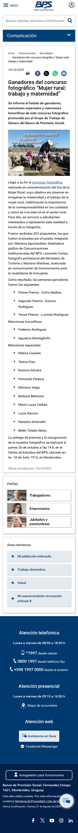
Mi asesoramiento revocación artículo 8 (39, 598)
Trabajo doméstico (31, 569)
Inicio (11, 53)
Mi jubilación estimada (34, 556)
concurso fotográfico (47, 182)
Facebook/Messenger (42, 746)
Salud (21, 583)
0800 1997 (27, 661)
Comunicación (27, 53)
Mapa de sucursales (42, 705)
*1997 (31, 653)
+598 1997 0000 (28, 669)
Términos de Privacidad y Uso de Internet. (41, 801)
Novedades (46, 53)
